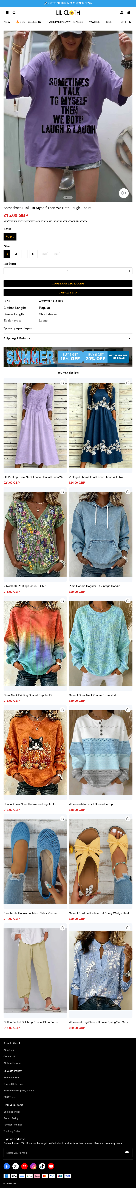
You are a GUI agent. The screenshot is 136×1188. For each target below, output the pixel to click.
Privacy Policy (11, 1077)
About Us (9, 1050)
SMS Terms (10, 1097)
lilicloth (13, 1183)
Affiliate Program (13, 1063)
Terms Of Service (13, 1084)
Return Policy (11, 1118)
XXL (45, 254)
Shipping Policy (12, 1111)
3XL (57, 254)
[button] (7, 12)
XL (33, 254)
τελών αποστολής (31, 220)
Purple (10, 236)
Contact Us (10, 1056)
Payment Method (13, 1124)
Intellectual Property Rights (19, 1090)
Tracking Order (12, 1131)
